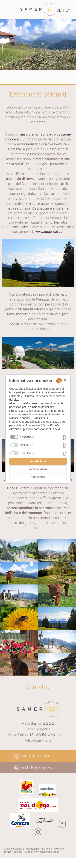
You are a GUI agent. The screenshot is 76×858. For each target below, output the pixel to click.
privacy (7, 851)
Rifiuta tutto (38, 476)
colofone (59, 848)
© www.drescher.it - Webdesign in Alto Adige (28, 848)
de (59, 10)
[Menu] (8, 8)
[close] (65, 380)
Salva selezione (38, 468)
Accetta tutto (38, 461)
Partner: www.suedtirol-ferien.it (41, 851)
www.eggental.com (50, 231)
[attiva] (14, 445)
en (68, 10)
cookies (18, 851)
